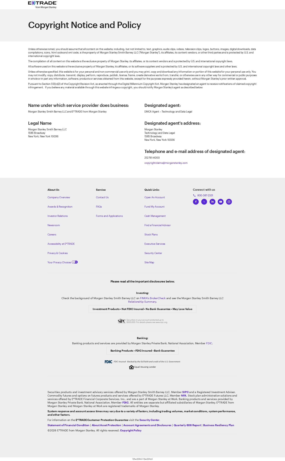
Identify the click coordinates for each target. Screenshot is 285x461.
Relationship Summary (142, 301)
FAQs (99, 206)
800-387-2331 (203, 195)
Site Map (149, 262)
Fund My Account (154, 206)
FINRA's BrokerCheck (153, 298)
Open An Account (154, 197)
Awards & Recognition (60, 206)
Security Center (153, 253)
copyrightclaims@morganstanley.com (166, 162)
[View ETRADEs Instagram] (229, 200)
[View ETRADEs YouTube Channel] (221, 200)
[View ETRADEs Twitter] (204, 200)
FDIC (209, 343)
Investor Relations (58, 215)
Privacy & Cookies (57, 253)
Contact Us (102, 197)
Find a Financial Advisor (157, 225)
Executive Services (154, 243)
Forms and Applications (109, 215)
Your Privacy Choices (60, 262)
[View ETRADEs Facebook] (196, 200)
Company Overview (59, 197)
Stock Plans (151, 234)
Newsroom (54, 225)
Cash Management (155, 215)
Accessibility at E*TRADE (61, 243)
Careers (52, 234)
